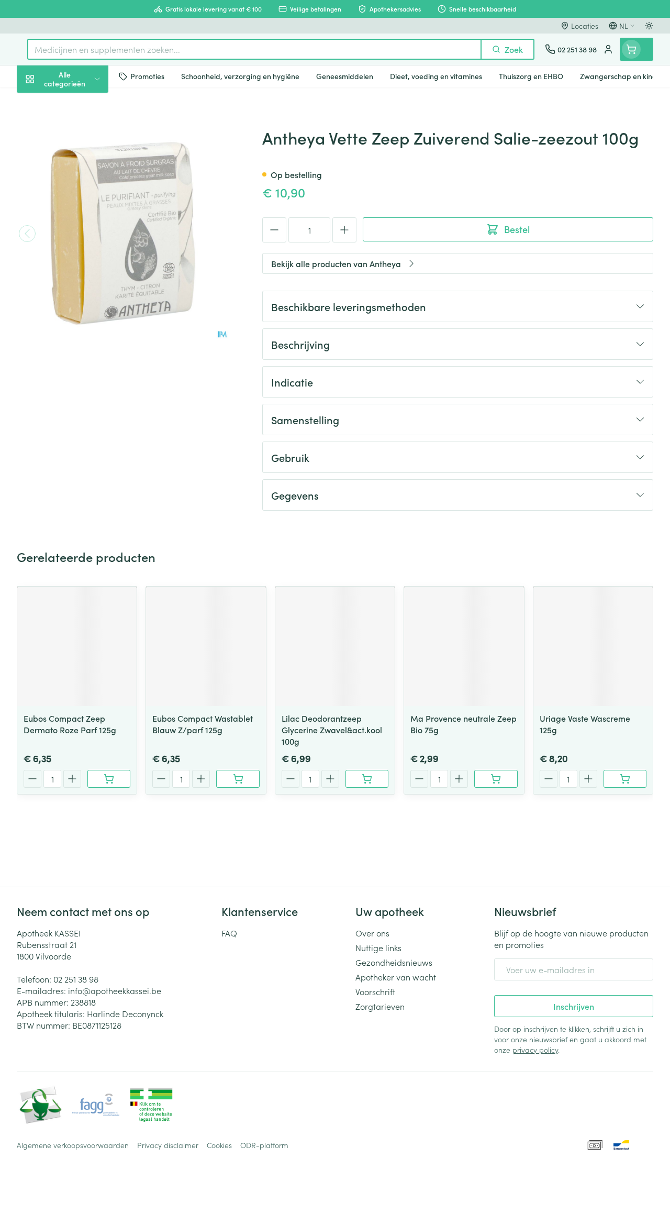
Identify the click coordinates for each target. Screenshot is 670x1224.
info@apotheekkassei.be (114, 990)
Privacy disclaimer (167, 1145)
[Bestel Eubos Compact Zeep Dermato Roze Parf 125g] (108, 779)
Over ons (372, 933)
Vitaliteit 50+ (83, 225)
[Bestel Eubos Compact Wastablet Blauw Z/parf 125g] (237, 779)
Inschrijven (573, 1006)
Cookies (219, 1145)
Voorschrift (375, 991)
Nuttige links (378, 947)
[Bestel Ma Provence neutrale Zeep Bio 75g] (495, 779)
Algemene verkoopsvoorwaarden (73, 1145)
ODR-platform (264, 1145)
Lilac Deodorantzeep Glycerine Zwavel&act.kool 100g (332, 729)
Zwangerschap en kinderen (83, 196)
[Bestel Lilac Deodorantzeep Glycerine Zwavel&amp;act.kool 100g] (366, 779)
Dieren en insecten (83, 301)
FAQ (229, 933)
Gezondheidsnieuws (393, 962)
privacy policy (535, 1049)
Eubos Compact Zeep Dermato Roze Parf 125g (70, 723)
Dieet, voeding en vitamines (83, 163)
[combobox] (254, 49)
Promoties (44, 101)
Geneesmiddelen (83, 326)
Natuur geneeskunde (83, 250)
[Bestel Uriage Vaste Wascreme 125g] (625, 779)
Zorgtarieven (380, 1006)
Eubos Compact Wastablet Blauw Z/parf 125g (202, 723)
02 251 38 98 (75, 979)
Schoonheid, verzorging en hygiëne (83, 129)
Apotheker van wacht (395, 977)
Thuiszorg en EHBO (83, 276)
